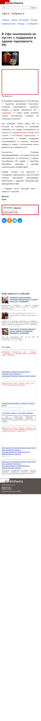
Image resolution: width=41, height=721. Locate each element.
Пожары (21, 24)
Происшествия (8, 24)
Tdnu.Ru (17, 208)
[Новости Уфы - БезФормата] (12, 2)
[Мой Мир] (19, 220)
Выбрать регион (6, 489)
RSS (19, 491)
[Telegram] (14, 220)
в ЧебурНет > (33, 24)
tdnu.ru (7, 67)
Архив (14, 20)
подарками (6, 113)
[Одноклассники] (9, 220)
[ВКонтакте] (4, 220)
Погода (34, 20)
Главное (5, 20)
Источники (24, 20)
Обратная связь (6, 487)
